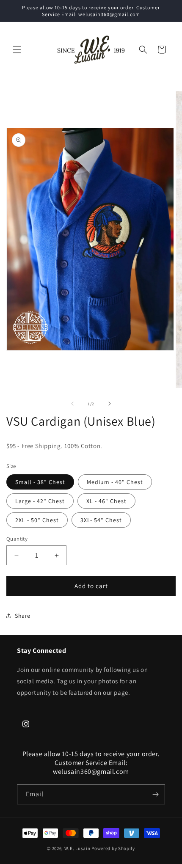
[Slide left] (72, 403)
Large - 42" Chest (40, 501)
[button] (17, 49)
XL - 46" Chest (106, 501)
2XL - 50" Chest (37, 520)
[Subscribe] (155, 794)
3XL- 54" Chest (101, 520)
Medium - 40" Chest (115, 482)
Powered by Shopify (113, 848)
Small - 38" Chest (40, 482)
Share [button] (22, 615)
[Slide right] (109, 403)
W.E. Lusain (77, 848)
